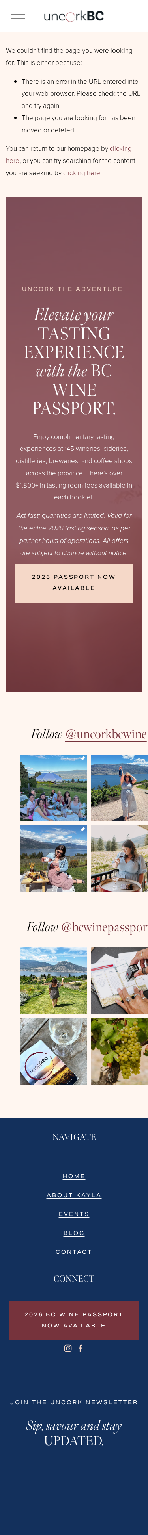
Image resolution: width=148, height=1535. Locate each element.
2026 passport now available (74, 583)
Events (74, 1214)
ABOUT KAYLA (74, 1195)
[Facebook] (80, 1348)
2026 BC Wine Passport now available (74, 1321)
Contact (74, 1252)
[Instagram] (68, 1348)
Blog (74, 1233)
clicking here (81, 172)
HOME (74, 1176)
